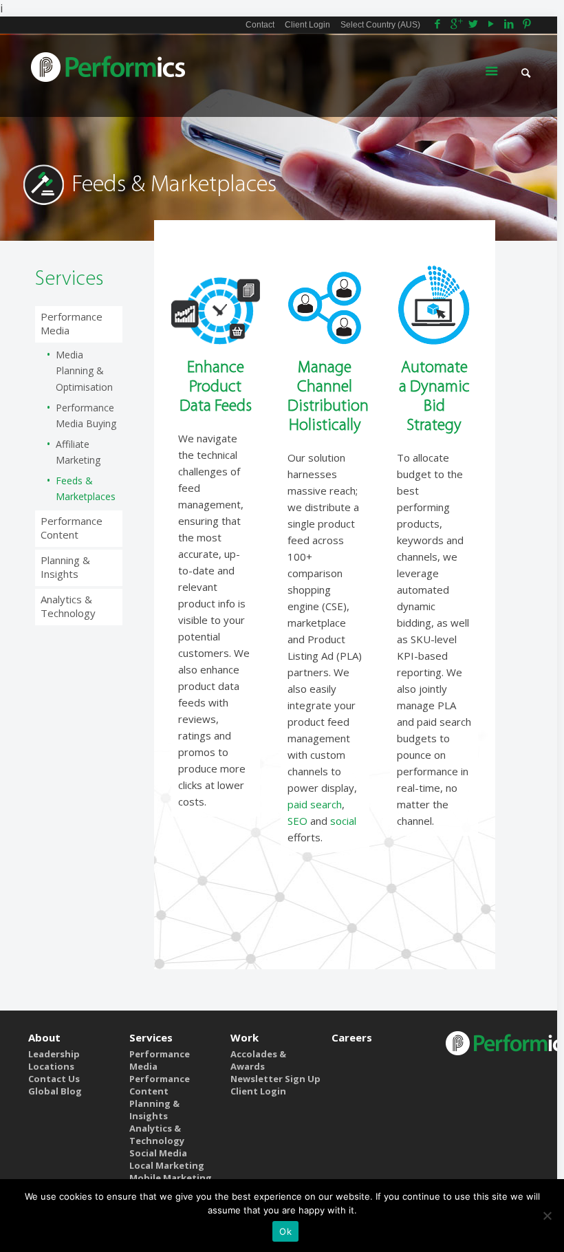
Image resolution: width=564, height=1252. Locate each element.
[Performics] (108, 73)
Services (151, 1037)
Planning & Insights (65, 567)
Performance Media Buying (86, 415)
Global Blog (55, 1091)
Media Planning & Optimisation (84, 370)
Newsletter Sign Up (275, 1078)
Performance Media (71, 323)
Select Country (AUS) (380, 25)
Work (244, 1037)
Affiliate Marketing (78, 452)
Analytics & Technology (68, 606)
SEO (297, 821)
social (343, 821)
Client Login (307, 25)
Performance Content (71, 527)
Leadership (54, 1054)
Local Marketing (166, 1165)
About (44, 1037)
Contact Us (54, 1078)
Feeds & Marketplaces (86, 488)
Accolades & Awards (258, 1060)
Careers (352, 1037)
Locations (51, 1066)
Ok (285, 1231)
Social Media (158, 1153)
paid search (315, 804)
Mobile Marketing (170, 1178)
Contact (260, 25)
